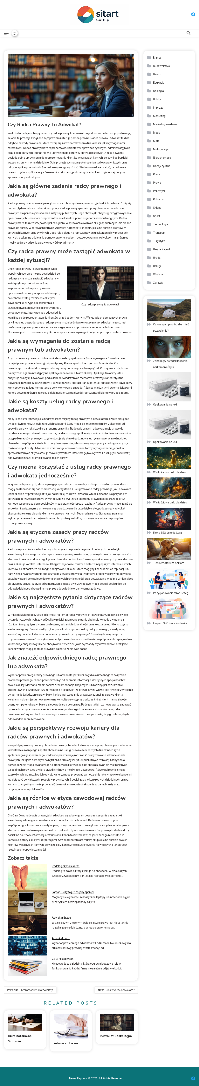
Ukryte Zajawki (162, 249)
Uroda (157, 257)
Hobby (157, 99)
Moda (156, 132)
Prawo (157, 182)
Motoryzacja (160, 149)
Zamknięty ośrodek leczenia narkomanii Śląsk (170, 364)
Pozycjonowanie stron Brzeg (170, 593)
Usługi (157, 266)
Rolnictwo (159, 199)
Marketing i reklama (165, 124)
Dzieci (157, 74)
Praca (156, 174)
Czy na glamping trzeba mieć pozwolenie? (171, 327)
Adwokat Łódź (61, 938)
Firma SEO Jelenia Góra (167, 532)
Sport (156, 216)
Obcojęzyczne (161, 166)
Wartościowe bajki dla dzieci (170, 472)
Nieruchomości (162, 157)
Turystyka (159, 241)
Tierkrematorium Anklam (168, 563)
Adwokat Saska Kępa (116, 1036)
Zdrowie (158, 282)
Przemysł (159, 191)
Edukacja (158, 82)
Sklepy (157, 207)
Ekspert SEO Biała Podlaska (170, 623)
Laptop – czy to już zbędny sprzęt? (73, 892)
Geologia (158, 91)
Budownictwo (161, 65)
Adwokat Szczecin (67, 1043)
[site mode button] (14, 33)
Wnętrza (158, 274)
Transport (159, 232)
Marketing (159, 116)
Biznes (157, 57)
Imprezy (158, 107)
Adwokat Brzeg (61, 917)
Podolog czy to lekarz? (65, 866)
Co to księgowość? (63, 958)
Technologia (160, 224)
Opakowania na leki (165, 404)
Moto (156, 141)
